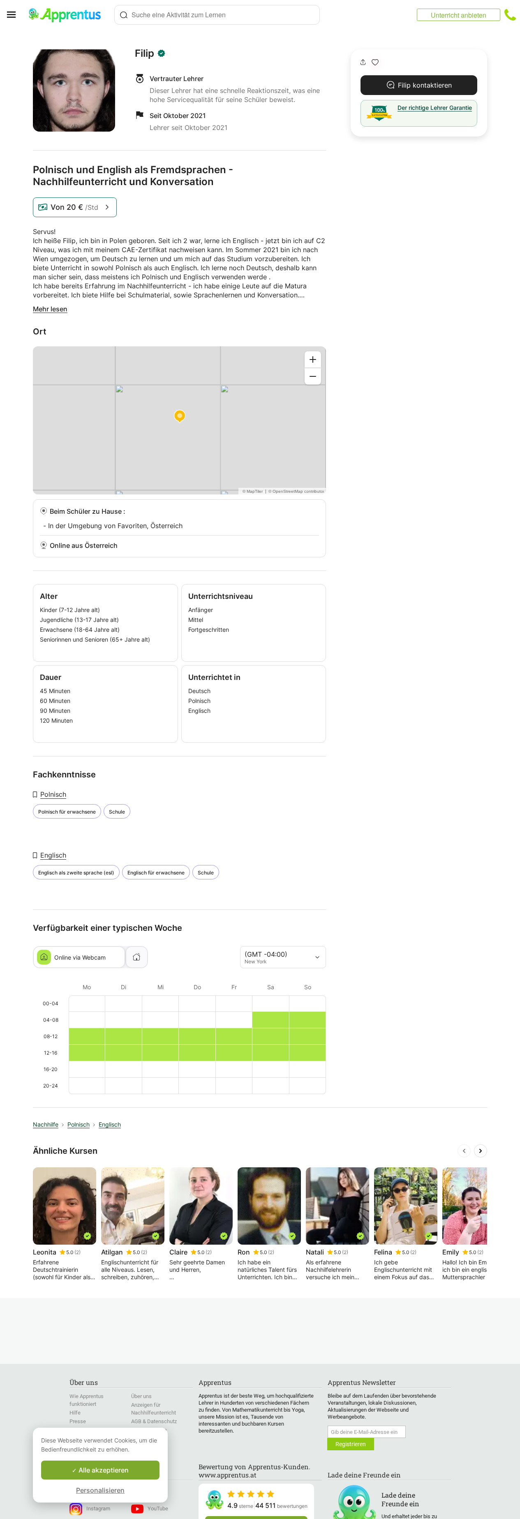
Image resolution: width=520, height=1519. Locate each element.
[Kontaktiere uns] (510, 15)
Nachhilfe (45, 1124)
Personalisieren (100, 1490)
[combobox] (217, 15)
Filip (144, 53)
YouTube (158, 1508)
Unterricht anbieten (458, 15)
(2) (77, 1252)
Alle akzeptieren (103, 1470)
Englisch (53, 855)
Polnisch (53, 794)
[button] (375, 62)
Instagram (98, 1508)
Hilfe (75, 1413)
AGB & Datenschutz (154, 1421)
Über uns (141, 1396)
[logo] (68, 15)
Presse (77, 1421)
